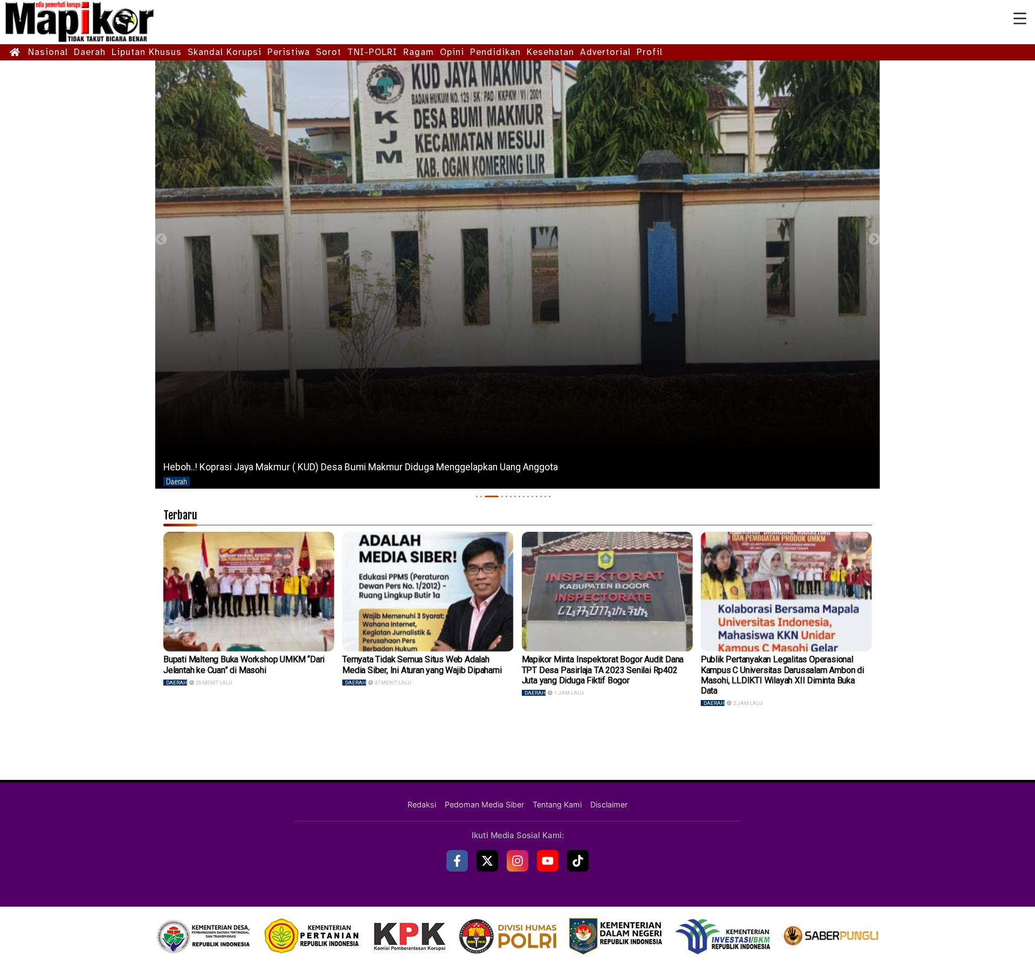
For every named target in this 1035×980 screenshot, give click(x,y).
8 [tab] (519, 496)
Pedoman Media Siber (484, 804)
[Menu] (1019, 18)
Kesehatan (550, 52)
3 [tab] (492, 496)
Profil (650, 52)
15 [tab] (549, 496)
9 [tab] (524, 496)
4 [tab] (502, 496)
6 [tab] (511, 496)
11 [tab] (532, 496)
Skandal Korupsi (224, 52)
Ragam (418, 52)
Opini (452, 52)
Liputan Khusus (147, 52)
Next (874, 239)
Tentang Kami (557, 804)
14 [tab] (545, 496)
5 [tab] (506, 496)
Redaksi (422, 804)
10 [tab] (528, 496)
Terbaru (180, 515)
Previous (161, 239)
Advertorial (605, 52)
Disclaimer (608, 804)
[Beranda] (15, 52)
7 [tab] (515, 496)
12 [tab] (536, 496)
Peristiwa (288, 52)
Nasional (48, 52)
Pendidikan (495, 52)
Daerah (90, 52)
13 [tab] (541, 496)
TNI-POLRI (372, 52)
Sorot (328, 52)
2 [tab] (481, 496)
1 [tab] (477, 496)
